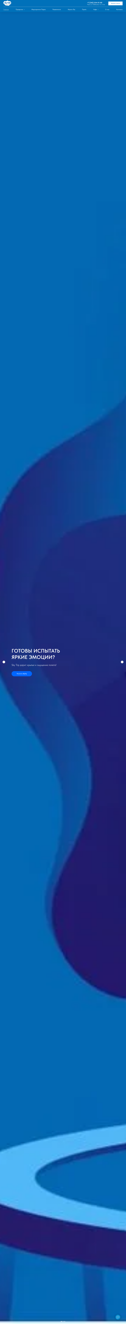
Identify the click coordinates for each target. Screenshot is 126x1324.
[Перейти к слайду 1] (61, 1321)
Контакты (119, 9)
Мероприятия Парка (38, 9)
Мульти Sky (71, 9)
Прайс (84, 9)
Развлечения (57, 9)
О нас (107, 9)
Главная (6, 9)
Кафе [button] (95, 9)
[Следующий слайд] (122, 662)
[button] (115, 3)
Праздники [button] (20, 9)
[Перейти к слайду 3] (64, 1321)
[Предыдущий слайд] (4, 662)
